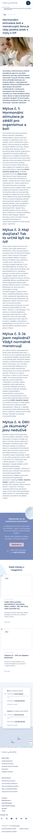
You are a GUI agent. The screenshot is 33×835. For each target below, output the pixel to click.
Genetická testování (7, 763)
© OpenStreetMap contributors (26, 747)
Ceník (3, 811)
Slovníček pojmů (7, 803)
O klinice (4, 798)
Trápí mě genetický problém (10, 786)
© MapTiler (15, 747)
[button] (7, 622)
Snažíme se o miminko (8, 780)
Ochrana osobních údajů (9, 828)
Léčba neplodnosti (7, 761)
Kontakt (4, 808)
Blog (8, 7)
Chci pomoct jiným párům (9, 791)
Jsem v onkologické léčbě (9, 788)
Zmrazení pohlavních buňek (10, 766)
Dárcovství (5, 769)
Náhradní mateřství (7, 771)
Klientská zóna (6, 800)
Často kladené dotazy (8, 806)
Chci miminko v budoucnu (9, 783)
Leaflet (11, 747)
